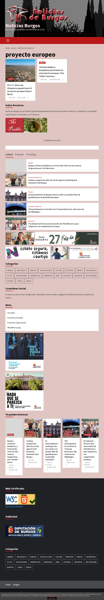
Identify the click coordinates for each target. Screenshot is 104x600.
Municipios (48, 275)
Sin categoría (91, 275)
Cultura (10, 79)
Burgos (42, 63)
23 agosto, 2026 (70, 462)
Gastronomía (21, 275)
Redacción (12, 97)
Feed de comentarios (16, 322)
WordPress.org (14, 327)
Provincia (31, 177)
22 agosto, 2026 (89, 467)
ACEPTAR (52, 598)
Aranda (10, 270)
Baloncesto (22, 270)
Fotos (9, 275)
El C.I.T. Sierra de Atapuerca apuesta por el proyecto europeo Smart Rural (19, 90)
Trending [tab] (31, 154)
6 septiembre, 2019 (54, 79)
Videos (28, 281)
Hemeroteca (35, 275)
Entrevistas (91, 270)
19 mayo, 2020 (21, 97)
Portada (67, 275)
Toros (19, 281)
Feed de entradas (15, 318)
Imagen (16, 584)
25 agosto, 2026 (13, 470)
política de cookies (54, 596)
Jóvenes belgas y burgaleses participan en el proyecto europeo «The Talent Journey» (51, 71)
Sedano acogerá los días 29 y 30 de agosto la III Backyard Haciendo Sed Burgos (32, 449)
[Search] (95, 40)
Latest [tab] (9, 154)
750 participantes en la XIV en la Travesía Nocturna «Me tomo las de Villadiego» (70, 449)
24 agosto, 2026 (32, 462)
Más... (58, 275)
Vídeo (8, 584)
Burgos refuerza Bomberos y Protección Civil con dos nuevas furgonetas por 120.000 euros (12, 451)
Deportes (38, 177)
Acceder (11, 313)
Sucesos (10, 281)
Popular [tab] (19, 154)
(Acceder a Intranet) (14, 506)
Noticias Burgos (22, 25)
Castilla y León (46, 270)
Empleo (80, 270)
